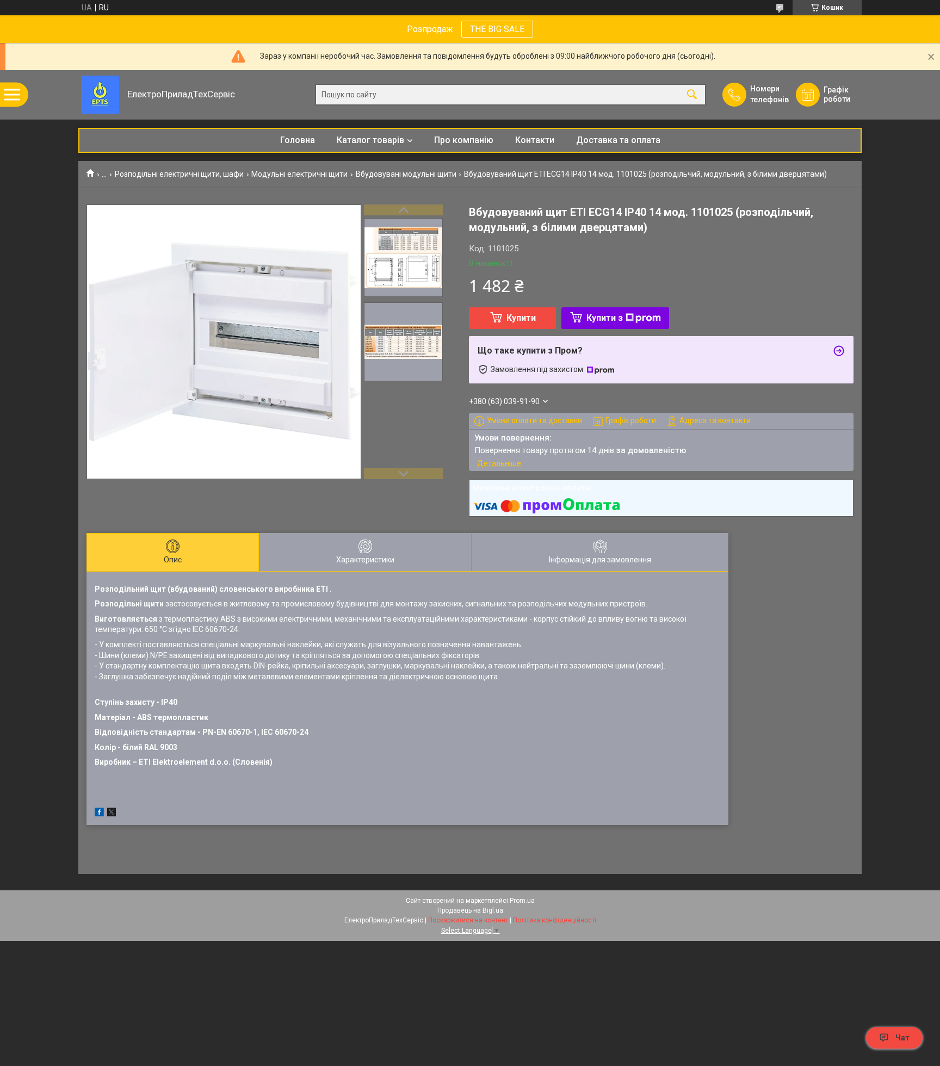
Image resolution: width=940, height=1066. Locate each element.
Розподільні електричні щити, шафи (179, 174)
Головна (297, 140)
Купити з (604, 318)
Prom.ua (522, 900)
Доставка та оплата (618, 140)
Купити (521, 318)
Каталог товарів (370, 140)
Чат (902, 1037)
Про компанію (463, 140)
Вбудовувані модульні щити (406, 174)
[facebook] (99, 813)
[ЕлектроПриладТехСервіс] (100, 95)
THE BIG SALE (497, 29)
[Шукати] (692, 95)
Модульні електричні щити (299, 174)
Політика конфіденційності (554, 920)
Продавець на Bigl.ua (470, 910)
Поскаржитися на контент (468, 920)
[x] (111, 813)
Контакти (534, 140)
